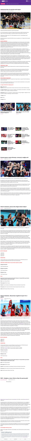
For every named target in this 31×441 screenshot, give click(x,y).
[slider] (15, 395)
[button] (5, 1)
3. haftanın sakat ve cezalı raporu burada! (13, 3)
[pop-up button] (28, 396)
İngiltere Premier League (3, 379)
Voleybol (1, 208)
